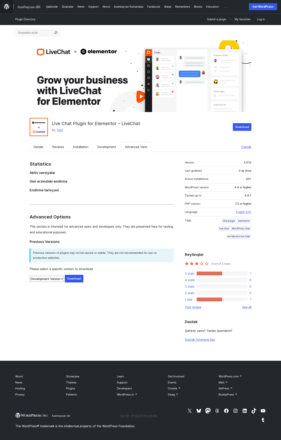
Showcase (72, 376)
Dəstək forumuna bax (200, 339)
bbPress (225, 388)
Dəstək (246, 147)
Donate (174, 388)
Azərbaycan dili (61, 415)
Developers (124, 388)
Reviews (58, 147)
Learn (120, 376)
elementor (244, 220)
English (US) (243, 212)
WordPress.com (230, 376)
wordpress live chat (238, 236)
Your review (193, 307)
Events (172, 382)
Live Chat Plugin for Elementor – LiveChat (96, 123)
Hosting (20, 388)
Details (38, 147)
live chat (224, 228)
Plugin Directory (25, 19)
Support (122, 382)
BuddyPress (228, 394)
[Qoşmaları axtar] (56, 32)
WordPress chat (241, 228)
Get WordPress (263, 6)
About (19, 376)
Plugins (70, 388)
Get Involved (176, 376)
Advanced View (136, 147)
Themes (71, 382)
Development (106, 147)
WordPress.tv (127, 394)
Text (60, 130)
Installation (80, 147)
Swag (173, 394)
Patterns (71, 394)
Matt (223, 382)
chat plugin (229, 220)
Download (242, 127)
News (18, 382)
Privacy (20, 394)
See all (246, 307)
